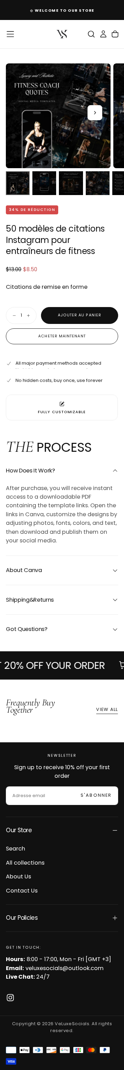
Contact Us (22, 891)
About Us (18, 876)
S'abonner (96, 795)
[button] (10, 34)
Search (15, 849)
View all (107, 709)
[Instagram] (10, 997)
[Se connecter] (103, 34)
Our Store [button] (19, 830)
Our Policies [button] (22, 918)
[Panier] (115, 34)
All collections (25, 863)
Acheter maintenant (61, 336)
